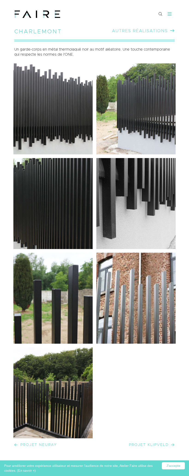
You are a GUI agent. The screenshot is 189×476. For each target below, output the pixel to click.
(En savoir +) (26, 470)
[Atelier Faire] (37, 14)
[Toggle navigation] (170, 14)
